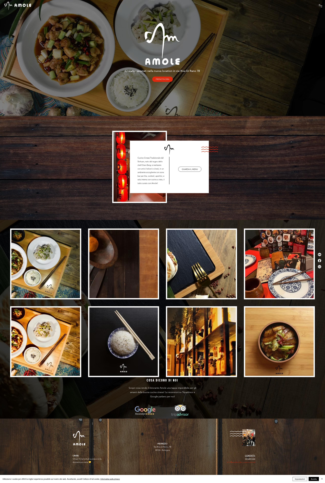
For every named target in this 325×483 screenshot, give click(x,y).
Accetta (314, 479)
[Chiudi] (321, 479)
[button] (320, 5)
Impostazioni (300, 479)
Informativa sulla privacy (110, 479)
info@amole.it (233, 462)
